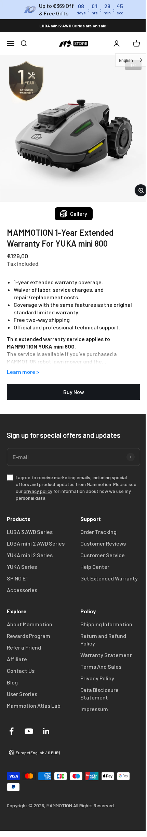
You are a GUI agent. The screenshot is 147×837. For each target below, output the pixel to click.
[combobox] (126, 60)
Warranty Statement (106, 655)
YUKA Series (22, 566)
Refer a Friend (24, 647)
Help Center (94, 566)
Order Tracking (98, 531)
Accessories (22, 590)
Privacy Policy (97, 678)
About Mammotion (29, 624)
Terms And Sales (100, 666)
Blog (12, 682)
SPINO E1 (17, 578)
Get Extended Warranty (109, 578)
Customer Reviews (103, 543)
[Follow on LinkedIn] (46, 731)
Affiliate (17, 659)
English (121, 60)
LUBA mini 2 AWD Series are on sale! (73, 25)
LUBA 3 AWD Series (30, 531)
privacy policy (38, 491)
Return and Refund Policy (103, 639)
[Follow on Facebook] (11, 731)
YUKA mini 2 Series (30, 555)
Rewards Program (28, 635)
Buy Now (73, 392)
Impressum (94, 709)
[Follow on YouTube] (29, 731)
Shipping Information (106, 624)
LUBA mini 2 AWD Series (36, 543)
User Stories (22, 694)
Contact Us (21, 670)
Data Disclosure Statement (99, 693)
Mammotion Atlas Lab (34, 705)
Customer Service (102, 555)
